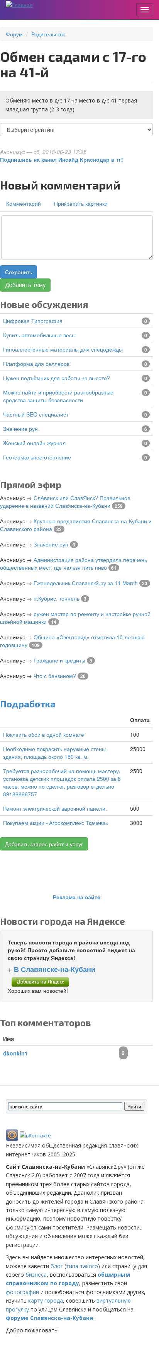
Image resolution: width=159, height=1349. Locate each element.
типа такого (82, 1266)
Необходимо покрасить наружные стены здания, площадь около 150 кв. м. (54, 752)
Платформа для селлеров (36, 363)
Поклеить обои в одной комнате (43, 734)
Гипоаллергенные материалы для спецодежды (63, 349)
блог (57, 1266)
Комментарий (23, 203)
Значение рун (20, 428)
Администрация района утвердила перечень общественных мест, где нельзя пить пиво (73, 563)
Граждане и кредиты (59, 660)
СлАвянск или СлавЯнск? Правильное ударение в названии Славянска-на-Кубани (65, 501)
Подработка (28, 703)
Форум (14, 34)
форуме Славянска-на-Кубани (49, 1318)
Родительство (48, 34)
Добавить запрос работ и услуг (44, 844)
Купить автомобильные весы (39, 335)
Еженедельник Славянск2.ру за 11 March (86, 583)
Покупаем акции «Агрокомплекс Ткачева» (56, 822)
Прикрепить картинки (81, 203)
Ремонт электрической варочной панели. (55, 808)
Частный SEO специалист (35, 414)
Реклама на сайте (76, 897)
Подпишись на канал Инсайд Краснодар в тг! (61, 159)
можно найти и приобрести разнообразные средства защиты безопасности (58, 396)
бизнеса (36, 1274)
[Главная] (19, 4)
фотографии (22, 1292)
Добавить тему (25, 285)
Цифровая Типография (33, 320)
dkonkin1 (15, 1053)
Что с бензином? (55, 676)
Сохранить (18, 272)
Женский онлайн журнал (34, 443)
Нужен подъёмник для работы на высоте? (56, 378)
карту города (45, 1300)
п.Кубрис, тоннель (57, 598)
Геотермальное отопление (37, 457)
